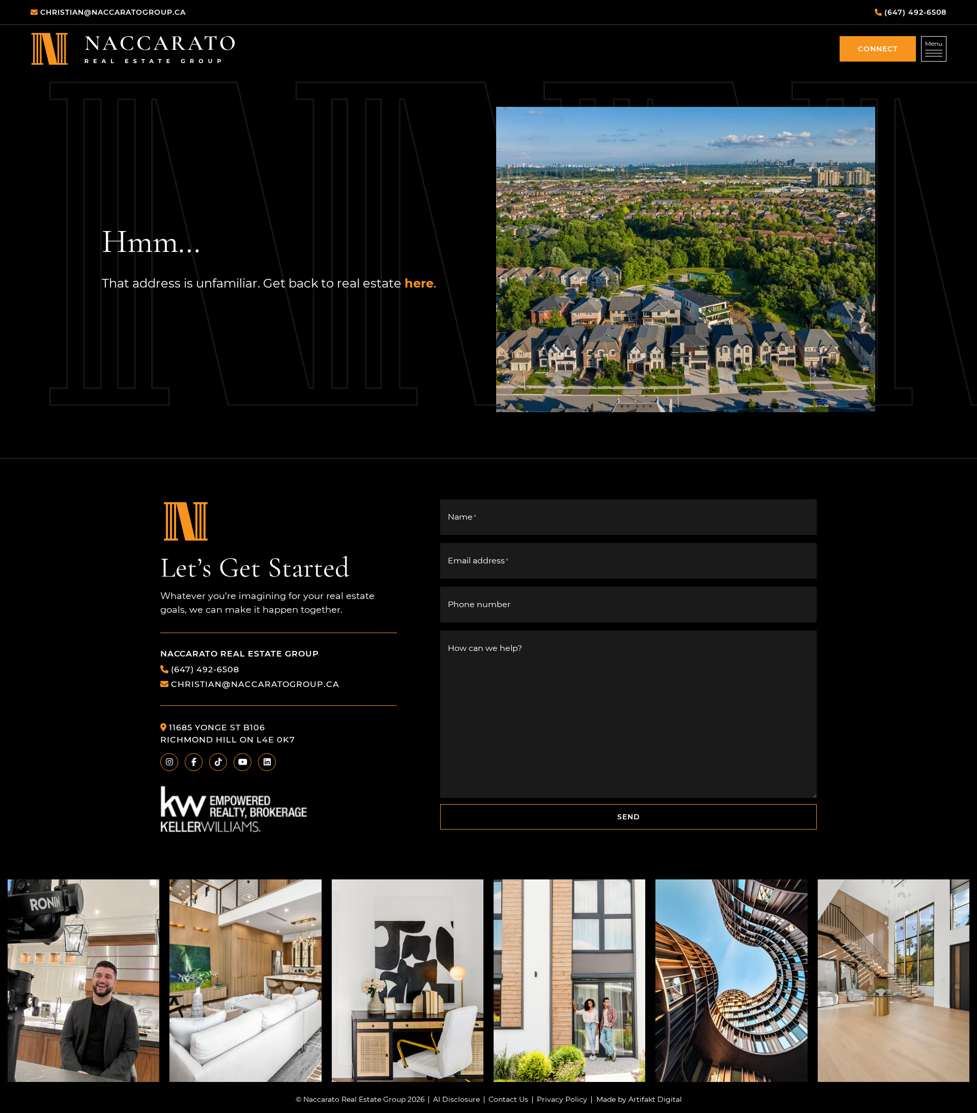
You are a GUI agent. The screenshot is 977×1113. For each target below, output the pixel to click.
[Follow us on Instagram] (83, 980)
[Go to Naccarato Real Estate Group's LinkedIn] (267, 762)
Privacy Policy (562, 1100)
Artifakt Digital (655, 1100)
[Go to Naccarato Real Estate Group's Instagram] (169, 762)
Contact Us (508, 1100)
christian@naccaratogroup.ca (255, 683)
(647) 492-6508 (205, 669)
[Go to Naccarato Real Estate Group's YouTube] (242, 762)
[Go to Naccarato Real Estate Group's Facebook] (194, 762)
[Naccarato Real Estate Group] (133, 48)
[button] (878, 49)
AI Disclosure (456, 1100)
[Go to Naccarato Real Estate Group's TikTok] (218, 762)
